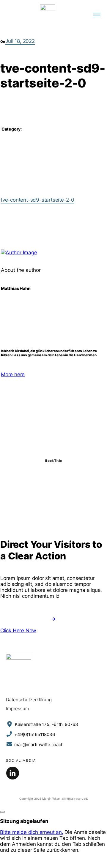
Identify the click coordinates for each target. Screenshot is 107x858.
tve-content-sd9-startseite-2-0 (37, 200)
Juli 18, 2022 (19, 41)
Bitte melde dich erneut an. (31, 832)
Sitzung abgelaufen (24, 821)
